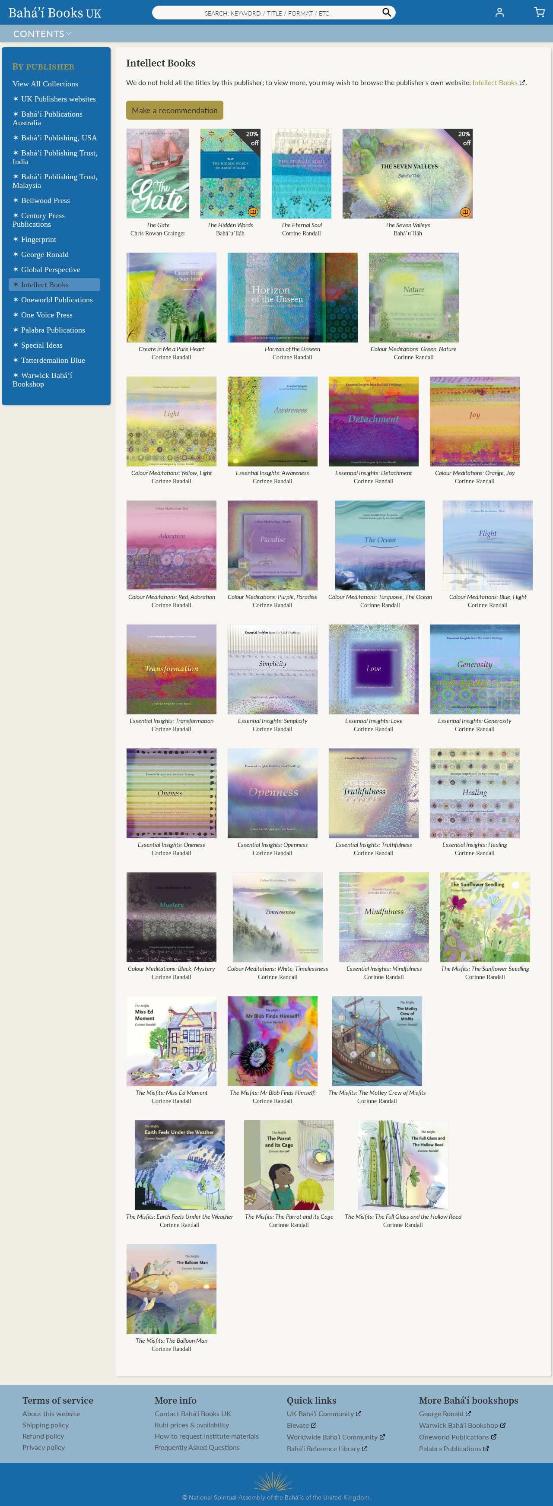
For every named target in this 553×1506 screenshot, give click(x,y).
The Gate (158, 224)
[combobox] (274, 12)
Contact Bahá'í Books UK (193, 1413)
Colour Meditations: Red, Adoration (171, 596)
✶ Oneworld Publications (53, 299)
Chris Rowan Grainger (157, 233)
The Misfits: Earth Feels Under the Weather (179, 1216)
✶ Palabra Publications (49, 330)
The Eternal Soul (301, 224)
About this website (51, 1413)
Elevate (299, 1425)
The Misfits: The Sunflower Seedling (485, 968)
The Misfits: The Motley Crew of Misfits (377, 1092)
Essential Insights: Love (374, 720)
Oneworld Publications (455, 1437)
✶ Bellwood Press (41, 200)
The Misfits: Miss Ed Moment (172, 1092)
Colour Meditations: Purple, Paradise (273, 596)
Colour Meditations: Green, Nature (414, 348)
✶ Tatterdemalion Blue (49, 360)
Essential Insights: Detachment (373, 472)
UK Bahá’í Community (321, 1413)
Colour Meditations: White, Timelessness (277, 968)
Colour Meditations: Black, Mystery (171, 968)
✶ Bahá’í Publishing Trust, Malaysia (55, 181)
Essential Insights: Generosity (475, 720)
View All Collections (45, 83)
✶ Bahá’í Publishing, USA (55, 137)
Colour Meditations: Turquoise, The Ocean (380, 596)
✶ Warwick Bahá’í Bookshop (42, 379)
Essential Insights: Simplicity (273, 720)
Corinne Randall (171, 357)
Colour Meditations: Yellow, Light (171, 472)
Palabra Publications (451, 1448)
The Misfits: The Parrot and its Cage (289, 1216)
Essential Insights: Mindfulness (384, 968)
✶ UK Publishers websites (54, 99)
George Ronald (442, 1413)
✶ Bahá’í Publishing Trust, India (55, 157)
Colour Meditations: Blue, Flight (488, 596)
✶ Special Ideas (38, 345)
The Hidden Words (230, 224)
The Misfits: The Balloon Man (171, 1340)
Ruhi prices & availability (192, 1424)
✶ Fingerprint (34, 239)
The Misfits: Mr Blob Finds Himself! (273, 1092)
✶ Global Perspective (46, 269)
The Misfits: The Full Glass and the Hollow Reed (403, 1216)
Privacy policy (43, 1447)
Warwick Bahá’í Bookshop (459, 1425)
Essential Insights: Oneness (171, 844)
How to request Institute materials (207, 1436)
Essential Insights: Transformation (171, 720)
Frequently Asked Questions (197, 1447)
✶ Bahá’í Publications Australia (48, 118)
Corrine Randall (301, 233)
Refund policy (43, 1436)
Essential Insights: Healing (474, 844)
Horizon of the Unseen (292, 348)
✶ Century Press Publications (39, 219)
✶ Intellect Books (41, 284)
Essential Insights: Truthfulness (374, 844)
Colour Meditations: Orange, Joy (475, 472)
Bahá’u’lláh (230, 233)
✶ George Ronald (41, 254)
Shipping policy (45, 1424)
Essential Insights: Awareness (272, 472)
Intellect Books (495, 82)
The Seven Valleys (407, 224)
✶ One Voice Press (43, 315)
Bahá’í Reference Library (324, 1448)
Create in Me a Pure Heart (171, 348)
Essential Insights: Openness (273, 844)
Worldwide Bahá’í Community (333, 1437)
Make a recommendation (175, 110)
